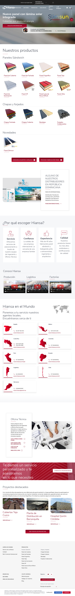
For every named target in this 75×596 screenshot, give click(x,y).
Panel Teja (60, 76)
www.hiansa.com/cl (54, 376)
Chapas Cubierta (27, 122)
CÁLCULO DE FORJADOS (14, 447)
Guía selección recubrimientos (16, 443)
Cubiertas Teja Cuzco (10, 514)
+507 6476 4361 (54, 331)
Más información (15, 25)
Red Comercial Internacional (10, 554)
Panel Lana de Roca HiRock (44, 95)
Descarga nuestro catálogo (23, 160)
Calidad (5, 552)
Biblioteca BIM (15, 450)
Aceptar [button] (66, 592)
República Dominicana (39, 2)
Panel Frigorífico (45, 76)
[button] (71, 19)
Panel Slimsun (9, 150)
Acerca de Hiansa (51, 8)
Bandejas (42, 122)
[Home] (8, 7)
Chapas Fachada (9, 122)
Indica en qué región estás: (47, 583)
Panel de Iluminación (8, 95)
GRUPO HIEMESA (26, 574)
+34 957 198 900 (20, 331)
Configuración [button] (49, 592)
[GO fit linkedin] (51, 574)
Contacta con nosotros (62, 470)
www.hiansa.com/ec (54, 361)
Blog (23, 581)
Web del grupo (25, 576)
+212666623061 (19, 388)
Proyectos (34, 7)
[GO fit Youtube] (48, 574)
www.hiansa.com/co (54, 347)
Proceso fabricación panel (50, 160)
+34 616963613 (19, 374)
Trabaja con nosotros (27, 578)
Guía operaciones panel (16, 439)
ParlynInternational (52, 203)
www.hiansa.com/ (18, 333)
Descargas (43, 7)
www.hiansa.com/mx (54, 333)
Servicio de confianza (8, 549)
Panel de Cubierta (10, 76)
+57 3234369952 (55, 345)
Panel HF (25, 94)
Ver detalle (6, 520)
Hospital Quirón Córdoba (59, 518)
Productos (17, 7)
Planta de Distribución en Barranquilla (34, 516)
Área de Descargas (8, 579)
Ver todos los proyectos (37, 531)
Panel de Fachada (28, 76)
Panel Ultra (61, 94)
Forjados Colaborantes (61, 123)
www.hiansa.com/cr (19, 347)
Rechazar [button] (58, 592)
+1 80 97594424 (58, 7)
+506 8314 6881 (19, 345)
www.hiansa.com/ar (19, 376)
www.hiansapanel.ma (19, 390)
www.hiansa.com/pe (19, 361)
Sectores (26, 7)
